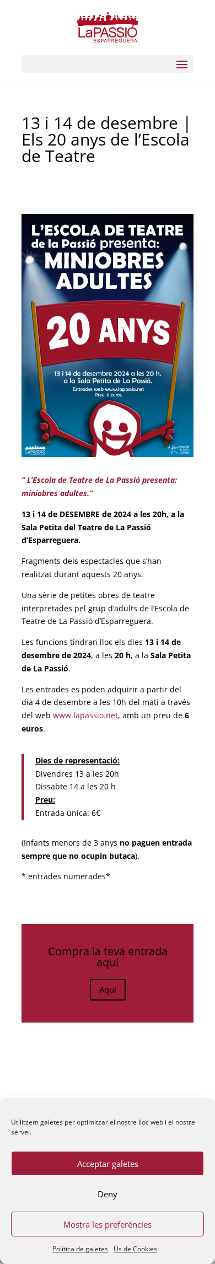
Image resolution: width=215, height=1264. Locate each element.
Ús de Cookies (135, 1249)
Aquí (107, 989)
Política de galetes (80, 1249)
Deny (107, 1194)
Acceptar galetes (107, 1163)
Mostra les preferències (107, 1224)
